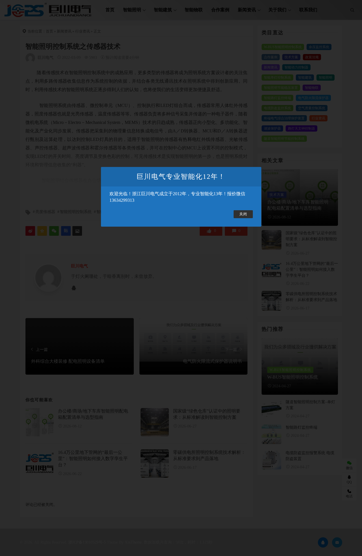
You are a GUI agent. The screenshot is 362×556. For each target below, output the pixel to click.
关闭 (243, 214)
